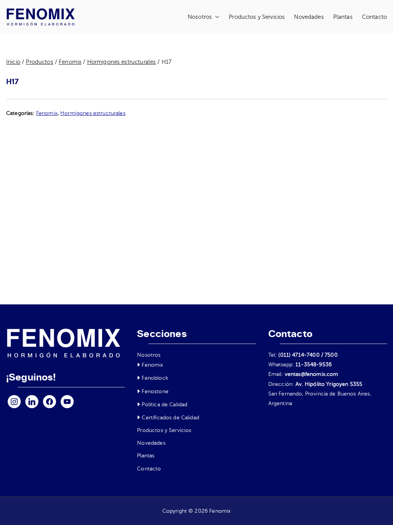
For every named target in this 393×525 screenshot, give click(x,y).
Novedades (309, 17)
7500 (331, 355)
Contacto (374, 17)
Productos (39, 62)
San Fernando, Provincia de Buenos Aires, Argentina (319, 398)
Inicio (13, 62)
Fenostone (155, 391)
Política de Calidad (164, 404)
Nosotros (200, 17)
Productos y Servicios (257, 17)
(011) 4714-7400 (298, 355)
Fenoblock (155, 378)
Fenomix (70, 62)
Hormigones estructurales (121, 62)
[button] (216, 17)
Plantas (343, 17)
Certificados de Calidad (170, 417)
